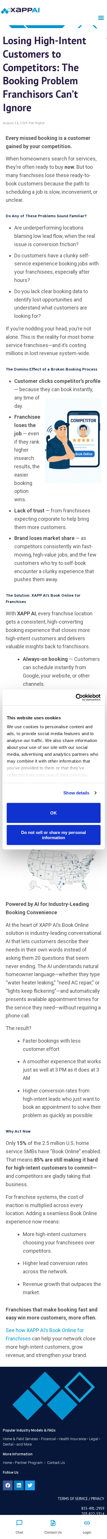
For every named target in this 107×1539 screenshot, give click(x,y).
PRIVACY (97, 1498)
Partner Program (29, 1462)
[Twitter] (30, 1485)
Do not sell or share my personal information (53, 835)
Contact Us (56, 1462)
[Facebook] (8, 1485)
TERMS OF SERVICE (73, 1498)
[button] (101, 17)
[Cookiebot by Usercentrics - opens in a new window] (76, 697)
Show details (76, 792)
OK (53, 812)
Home (7, 1462)
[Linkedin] (19, 1485)
